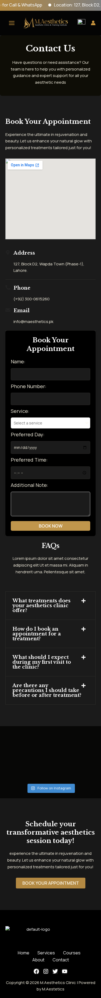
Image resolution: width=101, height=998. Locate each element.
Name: (18, 361)
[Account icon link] (93, 22)
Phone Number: (28, 386)
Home (23, 953)
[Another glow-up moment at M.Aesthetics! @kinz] (51, 770)
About (38, 960)
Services (46, 953)
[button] (50, 606)
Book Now (50, 526)
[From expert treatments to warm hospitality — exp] (83, 751)
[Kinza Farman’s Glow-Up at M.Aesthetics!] (18, 770)
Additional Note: (29, 485)
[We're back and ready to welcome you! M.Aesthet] (83, 770)
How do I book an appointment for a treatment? (36, 634)
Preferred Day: (27, 434)
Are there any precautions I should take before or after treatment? (46, 690)
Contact (61, 960)
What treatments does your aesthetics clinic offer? (41, 605)
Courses (72, 953)
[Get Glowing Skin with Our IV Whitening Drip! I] (18, 751)
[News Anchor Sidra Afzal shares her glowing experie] (51, 751)
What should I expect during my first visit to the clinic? (41, 662)
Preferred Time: (29, 459)
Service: (20, 411)
